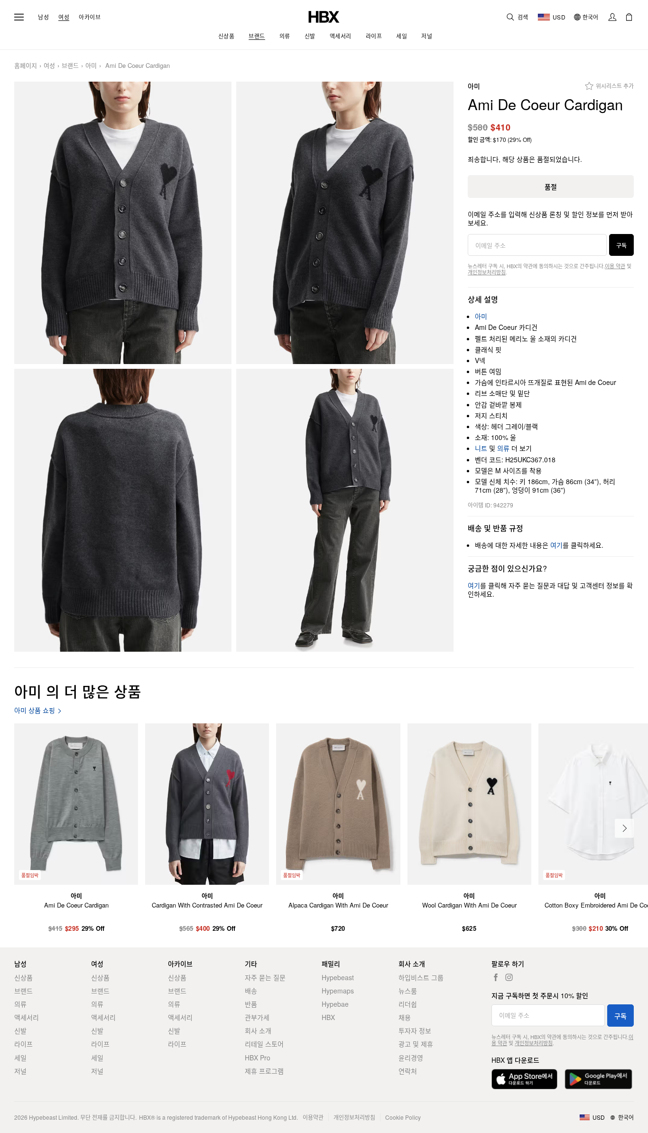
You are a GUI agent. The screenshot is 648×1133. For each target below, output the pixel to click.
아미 (91, 66)
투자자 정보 (414, 1030)
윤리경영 (410, 1057)
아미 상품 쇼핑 (34, 710)
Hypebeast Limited (53, 1117)
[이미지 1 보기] (122, 223)
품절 (551, 186)
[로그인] (612, 17)
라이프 (23, 1043)
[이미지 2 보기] (345, 223)
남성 (43, 17)
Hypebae (335, 1004)
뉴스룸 (407, 990)
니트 (481, 448)
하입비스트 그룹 (421, 977)
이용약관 (313, 1117)
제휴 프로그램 (264, 1071)
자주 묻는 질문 (265, 977)
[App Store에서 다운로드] (524, 1079)
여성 (63, 17)
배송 (251, 990)
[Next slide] (624, 828)
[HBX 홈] (324, 15)
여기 (556, 545)
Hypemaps (338, 990)
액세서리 (26, 1017)
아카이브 (90, 17)
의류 (503, 448)
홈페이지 (25, 66)
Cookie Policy (403, 1117)
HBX (328, 1017)
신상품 (23, 977)
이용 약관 (615, 266)
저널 (20, 1071)
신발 (20, 1030)
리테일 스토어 (264, 1043)
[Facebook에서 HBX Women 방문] (495, 977)
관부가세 (257, 1017)
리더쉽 (407, 1004)
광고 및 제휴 (415, 1043)
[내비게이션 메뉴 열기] (19, 17)
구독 (621, 245)
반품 (251, 1004)
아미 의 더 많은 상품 (77, 691)
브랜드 (70, 66)
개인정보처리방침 (487, 272)
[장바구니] (629, 17)
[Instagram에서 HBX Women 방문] (509, 977)
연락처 (407, 1071)
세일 (20, 1057)
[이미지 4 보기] (345, 510)
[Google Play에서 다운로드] (598, 1079)
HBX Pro (257, 1057)
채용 (404, 1017)
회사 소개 (258, 1030)
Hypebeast (338, 977)
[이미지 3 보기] (122, 510)
